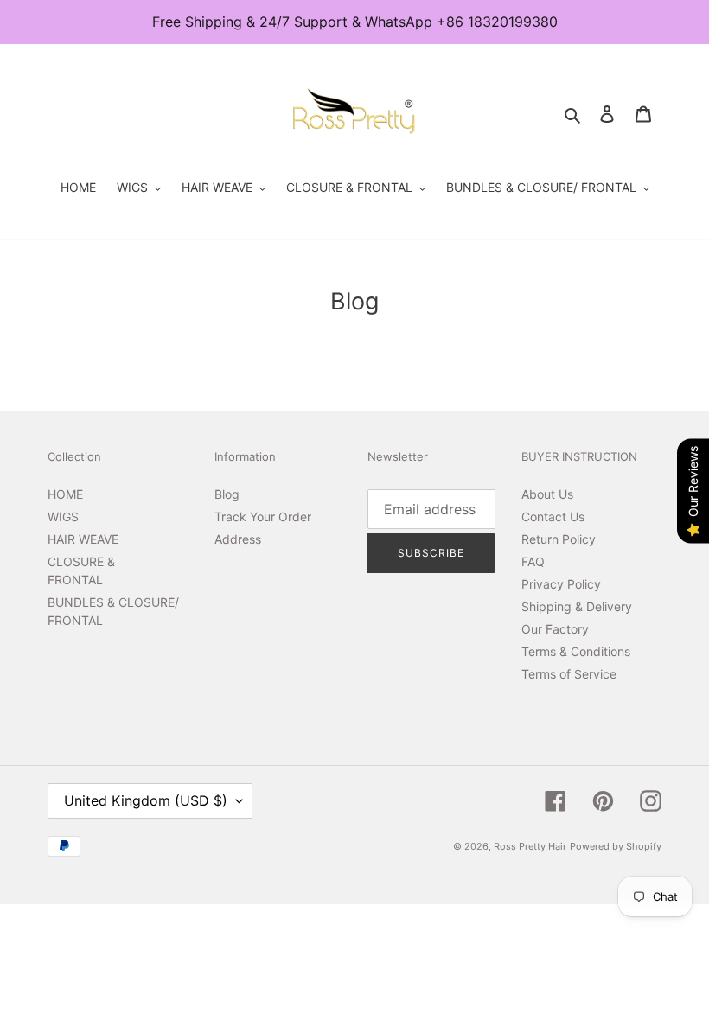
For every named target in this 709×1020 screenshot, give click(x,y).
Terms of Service (568, 673)
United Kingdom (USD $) (145, 800)
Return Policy (558, 539)
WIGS (63, 516)
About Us (547, 494)
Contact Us (552, 516)
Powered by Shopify (615, 846)
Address (237, 539)
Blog (227, 494)
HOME (65, 494)
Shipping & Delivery (576, 606)
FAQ (533, 561)
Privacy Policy (561, 584)
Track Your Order (262, 516)
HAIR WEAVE (83, 539)
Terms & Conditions (575, 651)
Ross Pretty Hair (530, 846)
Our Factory (555, 629)
